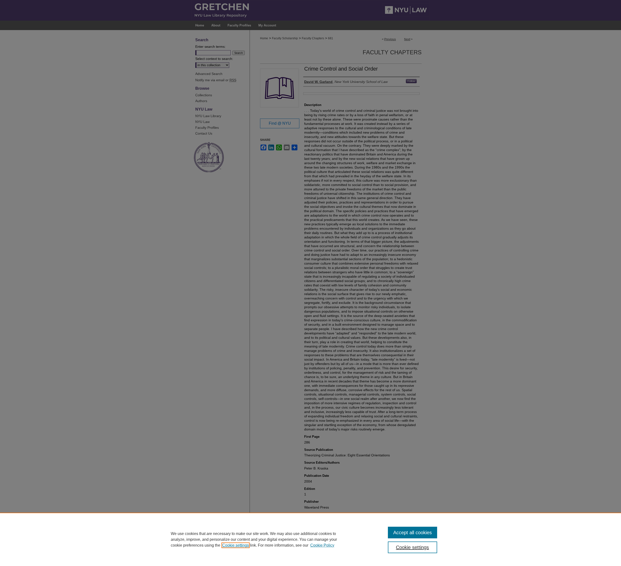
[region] (310, 539)
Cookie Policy (322, 545)
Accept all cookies (412, 532)
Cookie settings (235, 545)
